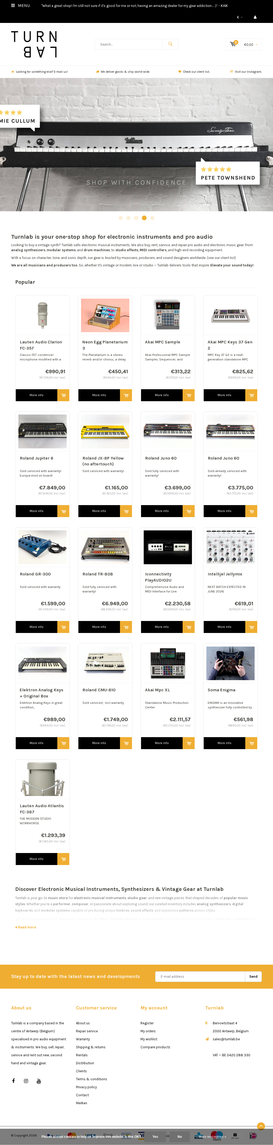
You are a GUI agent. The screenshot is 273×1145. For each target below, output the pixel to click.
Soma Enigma (221, 689)
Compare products (155, 1047)
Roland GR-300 (35, 573)
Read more (26, 927)
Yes (155, 1137)
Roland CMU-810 (98, 689)
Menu (23, 5)
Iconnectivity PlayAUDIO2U (158, 577)
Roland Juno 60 (160, 458)
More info (36, 395)
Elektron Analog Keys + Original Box (41, 693)
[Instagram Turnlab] (26, 1081)
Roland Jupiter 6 (36, 458)
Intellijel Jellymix (225, 573)
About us (83, 1023)
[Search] (170, 44)
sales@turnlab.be (226, 1039)
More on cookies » (212, 1137)
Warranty (83, 1039)
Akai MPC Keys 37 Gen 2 (230, 345)
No (180, 1137)
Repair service (87, 1031)
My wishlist (148, 1039)
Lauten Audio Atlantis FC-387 (42, 808)
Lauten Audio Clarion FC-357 (41, 345)
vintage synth (48, 245)
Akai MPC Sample (162, 341)
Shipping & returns (91, 1047)
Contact (82, 1095)
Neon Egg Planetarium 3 (105, 345)
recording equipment (205, 250)
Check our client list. (196, 72)
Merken (81, 1103)
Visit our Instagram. (248, 72)
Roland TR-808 (97, 573)
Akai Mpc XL (157, 689)
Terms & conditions (91, 1079)
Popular (25, 282)
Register (147, 1023)
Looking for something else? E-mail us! (42, 72)
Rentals (82, 1055)
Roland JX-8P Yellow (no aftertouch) (103, 461)
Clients (81, 1071)
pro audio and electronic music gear (216, 245)
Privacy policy (86, 1087)
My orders (148, 1031)
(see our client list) (221, 258)
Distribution (85, 1063)
